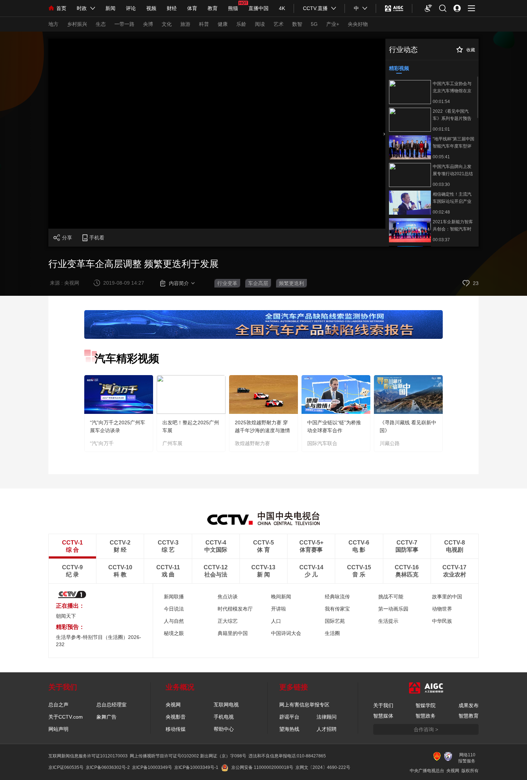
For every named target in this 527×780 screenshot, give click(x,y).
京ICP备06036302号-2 (108, 767)
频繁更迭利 (291, 283)
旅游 (185, 24)
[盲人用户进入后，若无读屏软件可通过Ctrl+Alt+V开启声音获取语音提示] (428, 8)
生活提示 (388, 621)
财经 (172, 8)
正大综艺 (228, 621)
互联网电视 (226, 704)
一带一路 (124, 24)
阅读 (260, 24)
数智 (297, 24)
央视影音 (176, 717)
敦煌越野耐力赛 (252, 443)
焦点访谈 (228, 596)
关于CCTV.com (65, 717)
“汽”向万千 (102, 443)
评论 (131, 8)
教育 (213, 8)
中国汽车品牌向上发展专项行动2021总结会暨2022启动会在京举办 (453, 170)
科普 (204, 24)
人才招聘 (327, 729)
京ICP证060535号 (66, 767)
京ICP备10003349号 (152, 767)
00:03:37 (441, 239)
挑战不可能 (390, 596)
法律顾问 (327, 717)
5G (314, 24)
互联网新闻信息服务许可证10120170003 (88, 755)
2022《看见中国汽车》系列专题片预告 (452, 115)
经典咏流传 (337, 596)
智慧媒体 (383, 716)
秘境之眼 (174, 633)
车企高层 (258, 283)
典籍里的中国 (233, 633)
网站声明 (58, 729)
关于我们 (383, 705)
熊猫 (233, 8)
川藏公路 (390, 443)
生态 (101, 24)
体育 (192, 8)
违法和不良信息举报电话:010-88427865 (287, 755)
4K (282, 8)
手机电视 (224, 717)
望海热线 (289, 729)
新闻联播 (174, 596)
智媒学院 (426, 705)
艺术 (279, 24)
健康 (223, 24)
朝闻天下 (66, 616)
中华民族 (442, 621)
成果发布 (469, 705)
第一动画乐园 (393, 609)
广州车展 (172, 443)
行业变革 (227, 283)
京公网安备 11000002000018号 (262, 767)
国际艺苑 (335, 621)
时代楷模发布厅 (235, 609)
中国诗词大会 (286, 633)
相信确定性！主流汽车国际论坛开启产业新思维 (452, 198)
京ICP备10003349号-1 (196, 767)
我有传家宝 (337, 609)
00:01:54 (441, 101)
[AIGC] (394, 8)
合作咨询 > (426, 729)
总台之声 (58, 704)
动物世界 (442, 609)
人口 (276, 621)
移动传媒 (176, 729)
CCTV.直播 (315, 8)
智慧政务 (426, 716)
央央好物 (358, 24)
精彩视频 (399, 68)
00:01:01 (441, 129)
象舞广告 (106, 717)
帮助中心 (224, 729)
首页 (61, 8)
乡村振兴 (77, 24)
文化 (167, 24)
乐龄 (241, 24)
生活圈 (332, 633)
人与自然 (174, 621)
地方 (53, 24)
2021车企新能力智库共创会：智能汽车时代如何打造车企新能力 (453, 225)
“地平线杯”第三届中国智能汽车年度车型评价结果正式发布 (453, 142)
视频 (151, 8)
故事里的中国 (447, 596)
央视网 (173, 704)
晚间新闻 (281, 596)
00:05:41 (441, 156)
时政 (82, 8)
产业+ (332, 24)
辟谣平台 (289, 717)
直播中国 (258, 8)
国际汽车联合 (322, 443)
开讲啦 (278, 609)
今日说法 (174, 609)
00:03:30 (441, 184)
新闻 (110, 8)
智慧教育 (469, 716)
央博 (148, 24)
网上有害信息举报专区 (304, 704)
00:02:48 (441, 212)
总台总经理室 (111, 704)
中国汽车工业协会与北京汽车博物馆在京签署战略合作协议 (452, 87)
